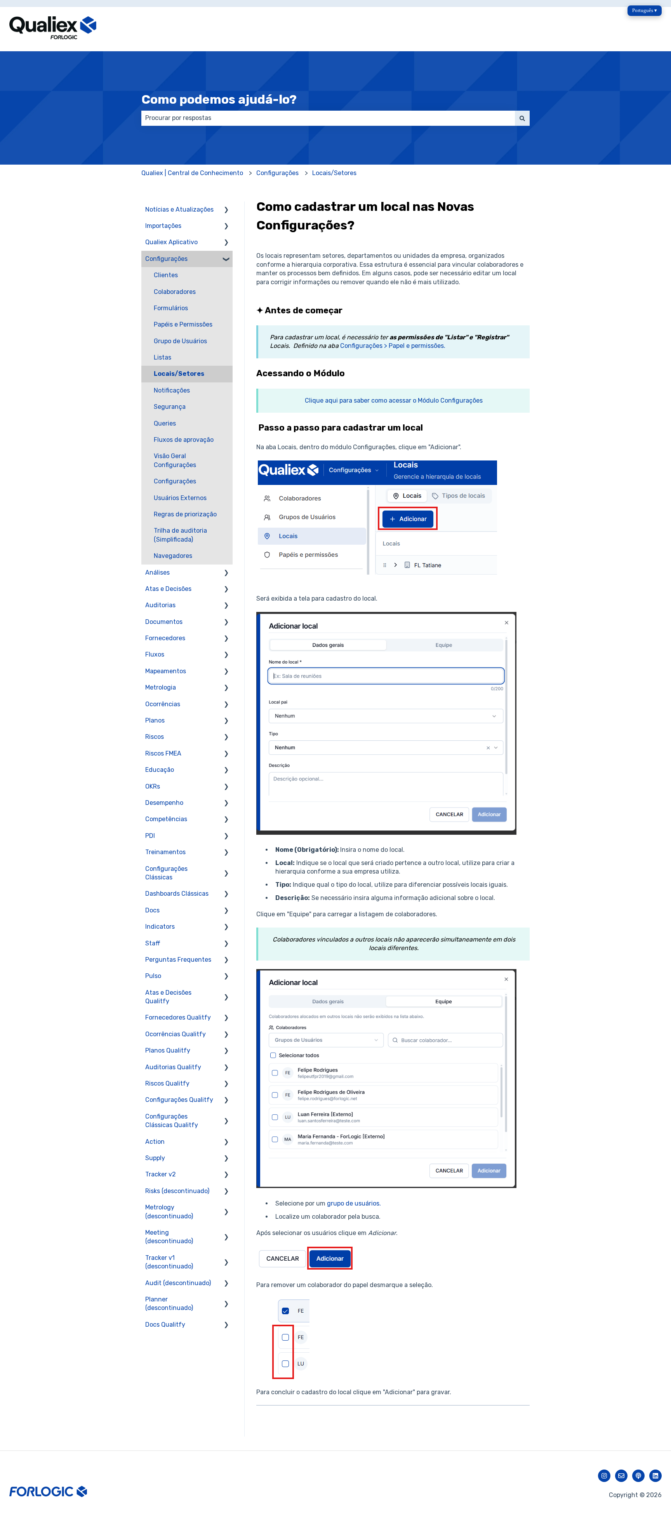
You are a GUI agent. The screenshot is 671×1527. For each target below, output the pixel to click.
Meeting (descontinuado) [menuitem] (169, 1237)
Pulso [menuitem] (153, 976)
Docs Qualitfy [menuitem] (165, 1324)
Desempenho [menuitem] (164, 802)
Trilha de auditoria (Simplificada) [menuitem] (180, 535)
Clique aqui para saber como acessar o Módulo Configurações (394, 400)
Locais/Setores (334, 173)
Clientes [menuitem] (166, 275)
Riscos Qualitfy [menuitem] (167, 1083)
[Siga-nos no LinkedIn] (655, 1476)
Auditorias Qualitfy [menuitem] (173, 1067)
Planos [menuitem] (155, 720)
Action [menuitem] (155, 1141)
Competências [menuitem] (166, 819)
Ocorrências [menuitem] (162, 704)
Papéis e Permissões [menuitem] (183, 324)
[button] (226, 210)
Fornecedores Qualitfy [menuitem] (178, 1017)
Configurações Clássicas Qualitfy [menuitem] (171, 1121)
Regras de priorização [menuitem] (185, 514)
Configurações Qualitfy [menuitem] (179, 1099)
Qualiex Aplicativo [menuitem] (171, 242)
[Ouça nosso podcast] (638, 1476)
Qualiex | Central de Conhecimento (192, 173)
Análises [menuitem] (157, 572)
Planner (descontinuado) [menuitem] (169, 1304)
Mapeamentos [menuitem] (165, 671)
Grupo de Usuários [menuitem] (180, 341)
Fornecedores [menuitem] (165, 638)
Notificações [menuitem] (172, 390)
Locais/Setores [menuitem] (179, 373)
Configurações (277, 173)
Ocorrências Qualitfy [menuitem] (175, 1034)
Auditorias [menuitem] (160, 605)
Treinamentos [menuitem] (165, 852)
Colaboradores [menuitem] (175, 291)
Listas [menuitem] (162, 357)
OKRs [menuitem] (152, 786)
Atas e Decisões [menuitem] (168, 588)
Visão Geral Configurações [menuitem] (175, 460)
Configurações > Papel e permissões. (392, 345)
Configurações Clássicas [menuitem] (166, 873)
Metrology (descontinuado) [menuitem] (169, 1212)
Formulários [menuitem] (171, 308)
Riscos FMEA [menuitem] (163, 753)
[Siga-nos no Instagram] (604, 1476)
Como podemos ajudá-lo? (219, 99)
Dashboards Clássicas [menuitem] (177, 893)
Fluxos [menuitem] (154, 654)
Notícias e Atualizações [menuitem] (179, 209)
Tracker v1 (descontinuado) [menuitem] (169, 1262)
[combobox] (328, 118)
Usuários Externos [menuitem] (180, 498)
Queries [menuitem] (165, 423)
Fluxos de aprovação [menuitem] (184, 439)
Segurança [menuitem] (170, 406)
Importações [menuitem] (163, 225)
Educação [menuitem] (159, 769)
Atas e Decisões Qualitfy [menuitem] (168, 997)
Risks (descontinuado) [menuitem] (177, 1191)
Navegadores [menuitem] (173, 555)
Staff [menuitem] (152, 943)
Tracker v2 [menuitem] (160, 1174)
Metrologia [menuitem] (160, 687)
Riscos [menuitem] (154, 736)
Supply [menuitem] (155, 1158)
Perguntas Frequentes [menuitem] (178, 959)
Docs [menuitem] (152, 910)
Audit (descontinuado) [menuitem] (178, 1283)
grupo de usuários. (354, 1203)
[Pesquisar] (522, 118)
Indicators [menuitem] (160, 926)
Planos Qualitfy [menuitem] (167, 1050)
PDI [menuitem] (150, 835)
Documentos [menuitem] (164, 621)
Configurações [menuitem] (166, 258)
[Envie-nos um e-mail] (621, 1476)
